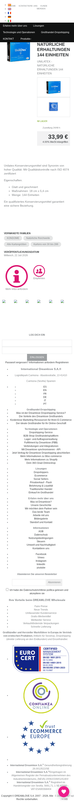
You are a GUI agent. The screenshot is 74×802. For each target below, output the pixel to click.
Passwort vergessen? (16, 362)
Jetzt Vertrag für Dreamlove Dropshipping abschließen (41, 452)
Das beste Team (41, 512)
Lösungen (38, 25)
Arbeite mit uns (41, 515)
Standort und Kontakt (41, 522)
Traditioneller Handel (41, 489)
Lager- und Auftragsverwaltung (40, 439)
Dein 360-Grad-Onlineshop (41, 463)
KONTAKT (8, 38)
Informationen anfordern (42, 362)
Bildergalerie (41, 518)
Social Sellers (41, 479)
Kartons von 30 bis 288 (46, 244)
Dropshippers (41, 472)
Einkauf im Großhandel (41, 492)
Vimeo (40, 557)
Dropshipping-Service (41, 432)
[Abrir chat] (63, 791)
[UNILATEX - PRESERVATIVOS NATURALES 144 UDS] (18, 96)
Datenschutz (41, 534)
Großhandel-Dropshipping (55, 32)
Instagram (41, 561)
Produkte (25, 38)
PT (44, 403)
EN (45, 390)
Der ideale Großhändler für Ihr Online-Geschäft (41, 423)
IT (45, 400)
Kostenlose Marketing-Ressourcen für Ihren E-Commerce (41, 420)
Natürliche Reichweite (38, 238)
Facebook (41, 554)
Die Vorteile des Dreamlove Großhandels (41, 416)
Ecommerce (41, 475)
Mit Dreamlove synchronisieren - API (41, 449)
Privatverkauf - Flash (41, 482)
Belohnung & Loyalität (41, 485)
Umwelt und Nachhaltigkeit (41, 544)
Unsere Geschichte (41, 505)
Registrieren (62, 362)
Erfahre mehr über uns (15, 25)
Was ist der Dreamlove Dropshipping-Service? (41, 413)
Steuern (41, 541)
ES (45, 386)
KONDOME (13, 238)
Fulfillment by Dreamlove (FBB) (41, 442)
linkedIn (41, 564)
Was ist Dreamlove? (41, 501)
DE (45, 397)
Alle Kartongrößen (16, 244)
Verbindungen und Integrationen (41, 446)
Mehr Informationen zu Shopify (41, 459)
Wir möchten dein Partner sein (41, 508)
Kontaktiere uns (41, 548)
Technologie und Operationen (19, 32)
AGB (40, 531)
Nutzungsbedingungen (41, 538)
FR (45, 393)
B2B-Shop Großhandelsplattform (40, 435)
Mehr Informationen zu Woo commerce (41, 456)
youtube (41, 567)
